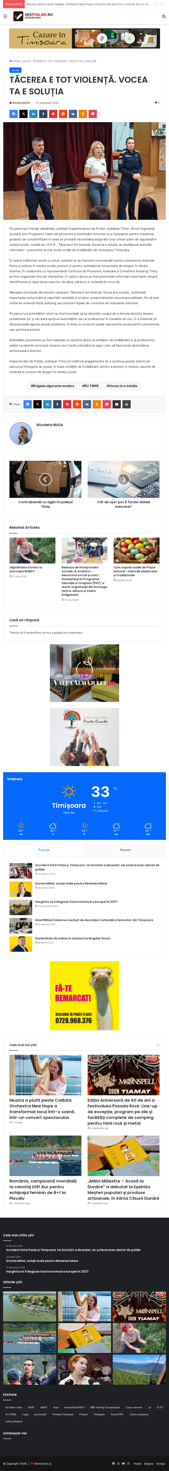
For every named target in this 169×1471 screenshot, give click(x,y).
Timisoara (99, 1414)
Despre (149, 1463)
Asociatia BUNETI (74, 1407)
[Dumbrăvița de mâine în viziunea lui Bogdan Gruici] (20, 944)
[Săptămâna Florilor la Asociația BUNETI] (32, 550)
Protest (83, 1414)
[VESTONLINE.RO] (33, 16)
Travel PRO (116, 1414)
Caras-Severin (134, 1407)
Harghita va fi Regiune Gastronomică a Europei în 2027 (76, 902)
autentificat (34, 632)
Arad (56, 1407)
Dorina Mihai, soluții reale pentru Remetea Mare (71, 883)
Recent (125, 850)
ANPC (43, 1407)
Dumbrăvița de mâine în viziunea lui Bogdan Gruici (72, 938)
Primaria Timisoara (63, 1414)
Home (16, 61)
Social (26, 61)
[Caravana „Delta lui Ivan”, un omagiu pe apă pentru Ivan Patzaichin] (29, 1306)
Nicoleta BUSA (21, 102)
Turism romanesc (139, 1414)
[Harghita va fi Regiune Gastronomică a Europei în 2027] (20, 907)
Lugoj (25, 1414)
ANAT (31, 1407)
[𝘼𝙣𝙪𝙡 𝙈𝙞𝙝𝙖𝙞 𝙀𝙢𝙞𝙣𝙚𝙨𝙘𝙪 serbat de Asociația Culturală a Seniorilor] (20, 925)
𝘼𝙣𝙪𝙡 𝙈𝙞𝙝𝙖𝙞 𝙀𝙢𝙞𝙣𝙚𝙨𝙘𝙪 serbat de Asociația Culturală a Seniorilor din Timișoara (94, 920)
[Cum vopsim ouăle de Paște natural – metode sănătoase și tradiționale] (137, 550)
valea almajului (14, 1421)
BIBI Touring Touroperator (105, 1407)
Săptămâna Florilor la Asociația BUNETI (25, 569)
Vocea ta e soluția (123, 386)
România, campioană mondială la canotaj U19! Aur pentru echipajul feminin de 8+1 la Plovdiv (43, 1189)
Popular (44, 850)
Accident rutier (13, 1407)
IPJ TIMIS (91, 386)
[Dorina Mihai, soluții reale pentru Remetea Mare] (20, 889)
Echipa (160, 1463)
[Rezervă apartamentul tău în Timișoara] (84, 38)
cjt (149, 1407)
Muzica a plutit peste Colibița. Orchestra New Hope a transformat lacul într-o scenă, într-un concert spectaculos (42, 1108)
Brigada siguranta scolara (53, 386)
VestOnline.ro (43, 1463)
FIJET (160, 1407)
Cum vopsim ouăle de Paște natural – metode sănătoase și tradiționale (135, 571)
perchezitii (40, 1414)
